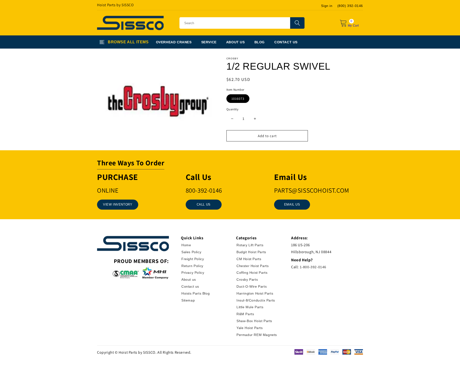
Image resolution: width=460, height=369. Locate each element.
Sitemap (188, 300)
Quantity (232, 109)
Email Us (292, 204)
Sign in (326, 6)
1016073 (237, 98)
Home (186, 245)
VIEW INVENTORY (117, 204)
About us (188, 279)
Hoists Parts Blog (195, 293)
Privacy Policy (192, 272)
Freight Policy (192, 259)
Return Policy (192, 266)
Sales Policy (191, 252)
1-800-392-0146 (313, 267)
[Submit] (297, 23)
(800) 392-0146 (350, 6)
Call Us (204, 204)
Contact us (190, 286)
